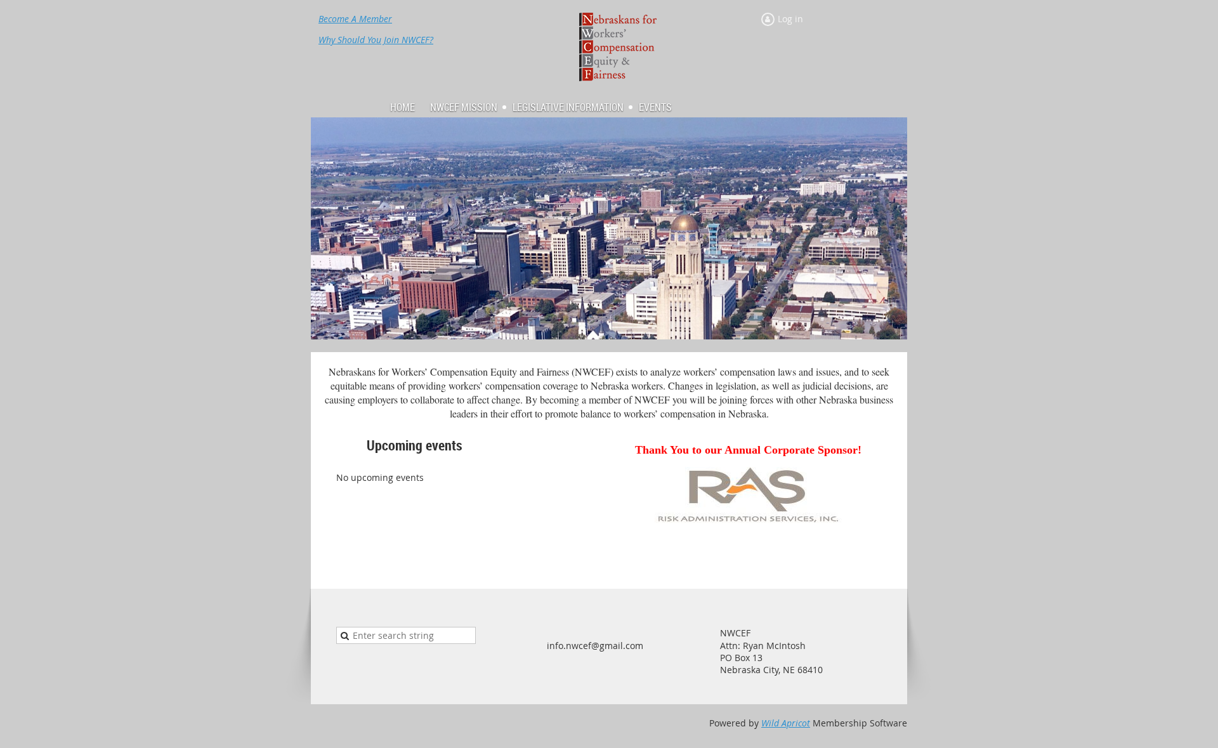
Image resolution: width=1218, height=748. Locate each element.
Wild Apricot (785, 723)
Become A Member (355, 19)
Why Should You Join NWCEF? (375, 40)
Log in (790, 19)
